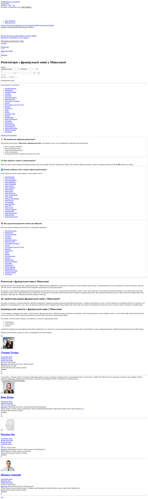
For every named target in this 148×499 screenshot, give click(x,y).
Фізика (7, 112)
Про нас (4, 36)
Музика (7, 115)
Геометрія (8, 95)
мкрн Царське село (11, 217)
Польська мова (10, 114)
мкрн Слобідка (10, 179)
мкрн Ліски (9, 197)
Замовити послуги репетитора (26, 25)
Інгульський (9, 202)
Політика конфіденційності (16, 36)
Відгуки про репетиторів (45, 25)
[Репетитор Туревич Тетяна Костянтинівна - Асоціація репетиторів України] (74, 343)
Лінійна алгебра (10, 130)
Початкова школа (11, 97)
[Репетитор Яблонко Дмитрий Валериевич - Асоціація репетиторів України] (74, 465)
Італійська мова (6, 444)
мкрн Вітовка (9, 215)
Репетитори (11, 25)
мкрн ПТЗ (8, 206)
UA (14, 5)
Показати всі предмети (9, 135)
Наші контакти (23, 27)
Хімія (7, 110)
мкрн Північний (10, 184)
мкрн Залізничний (11, 195)
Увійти (31, 27)
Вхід (22, 41)
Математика (9, 90)
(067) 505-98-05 (10, 21)
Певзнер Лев (8, 434)
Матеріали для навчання (9, 37)
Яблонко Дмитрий (11, 474)
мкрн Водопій (10, 204)
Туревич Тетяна (9, 352)
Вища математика (11, 119)
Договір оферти (31, 36)
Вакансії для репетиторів (9, 27)
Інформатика (9, 117)
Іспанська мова (6, 442)
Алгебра (8, 94)
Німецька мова (10, 99)
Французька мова (7, 360)
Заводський (9, 191)
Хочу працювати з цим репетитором (13, 381)
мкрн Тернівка (10, 188)
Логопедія (8, 132)
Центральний (9, 177)
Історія (7, 103)
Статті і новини (23, 37)
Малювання (9, 123)
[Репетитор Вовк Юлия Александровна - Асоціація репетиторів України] (74, 388)
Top (2, 497)
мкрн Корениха (10, 193)
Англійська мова (10, 88)
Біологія (7, 106)
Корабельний (9, 211)
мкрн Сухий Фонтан (12, 198)
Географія (8, 121)
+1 (82, 409)
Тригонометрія (10, 124)
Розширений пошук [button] (7, 80)
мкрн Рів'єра (9, 200)
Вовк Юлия (7, 397)
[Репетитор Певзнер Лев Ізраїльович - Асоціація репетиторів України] (74, 425)
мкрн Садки (9, 207)
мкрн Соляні (9, 186)
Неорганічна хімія (11, 128)
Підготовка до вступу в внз (14, 105)
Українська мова (10, 92)
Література (8, 108)
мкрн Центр (9, 189)
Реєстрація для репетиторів (10, 41)
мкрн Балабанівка (11, 213)
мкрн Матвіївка (10, 182)
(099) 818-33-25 (10, 23)
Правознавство (10, 126)
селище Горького (11, 209)
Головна (4, 25)
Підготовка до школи (12, 101)
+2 (78, 488)
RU (10, 5)
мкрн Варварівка (11, 180)
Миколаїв (4, 364)
